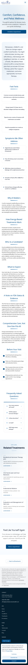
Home (3, 609)
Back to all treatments (15, 561)
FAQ (3, 625)
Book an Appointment (14, 546)
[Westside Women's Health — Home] (5, 2)
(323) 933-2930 (5, 599)
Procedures (4, 618)
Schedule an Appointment (14, 31)
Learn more (6, 585)
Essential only (14, 657)
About (3, 611)
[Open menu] (25, 2)
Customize (14, 654)
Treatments (4, 616)
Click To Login (6, 641)
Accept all (14, 661)
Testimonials (5, 628)
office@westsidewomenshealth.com (10, 601)
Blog (3, 632)
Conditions (4, 613)
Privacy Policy (9, 651)
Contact (4, 630)
